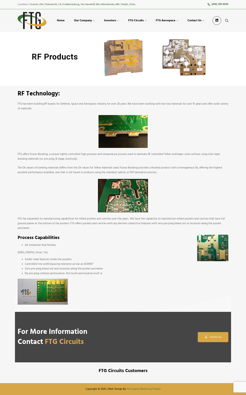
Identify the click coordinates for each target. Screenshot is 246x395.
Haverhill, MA (92, 4)
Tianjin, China (128, 4)
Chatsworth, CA (52, 4)
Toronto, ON (36, 4)
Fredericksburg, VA (73, 4)
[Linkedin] (217, 20)
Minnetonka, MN (110, 4)
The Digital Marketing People (144, 389)
